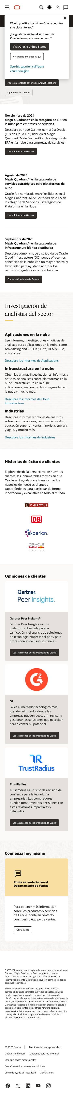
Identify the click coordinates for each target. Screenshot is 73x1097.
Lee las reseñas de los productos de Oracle (34, 652)
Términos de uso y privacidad (44, 1047)
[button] (7, 7)
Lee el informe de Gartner (21, 151)
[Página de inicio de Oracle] (17, 7)
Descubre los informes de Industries (30, 437)
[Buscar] (41, 7)
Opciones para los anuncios (45, 1053)
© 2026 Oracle (13, 1047)
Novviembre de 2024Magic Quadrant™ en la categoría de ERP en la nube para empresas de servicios (36, 119)
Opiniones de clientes (19, 92)
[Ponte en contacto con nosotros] (65, 7)
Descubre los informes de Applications (32, 360)
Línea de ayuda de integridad (20, 1072)
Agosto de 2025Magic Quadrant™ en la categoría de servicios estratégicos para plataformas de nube (34, 181)
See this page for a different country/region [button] (27, 68)
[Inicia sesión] (57, 7)
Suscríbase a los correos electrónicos (25, 1066)
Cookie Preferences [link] (15, 1053)
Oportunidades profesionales (20, 1059)
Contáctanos (22, 929)
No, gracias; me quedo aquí (27, 56)
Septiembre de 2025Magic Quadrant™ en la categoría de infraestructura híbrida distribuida (30, 243)
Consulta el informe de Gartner (24, 279)
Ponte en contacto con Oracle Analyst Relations (32, 82)
